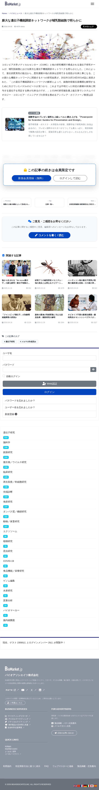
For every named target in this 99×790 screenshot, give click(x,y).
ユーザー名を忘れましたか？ (20, 407)
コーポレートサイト (12, 754)
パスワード (8, 365)
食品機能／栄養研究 (13, 571)
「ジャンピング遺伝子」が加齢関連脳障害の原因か (16, 316)
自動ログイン (13, 376)
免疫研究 (8, 501)
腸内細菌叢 (9, 620)
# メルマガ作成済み (28, 342)
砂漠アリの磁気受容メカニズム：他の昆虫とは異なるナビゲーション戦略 (49, 283)
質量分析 (8, 600)
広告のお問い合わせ (65, 733)
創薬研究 (8, 452)
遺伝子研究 (9, 432)
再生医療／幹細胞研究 (14, 482)
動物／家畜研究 (11, 521)
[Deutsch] (85, 785)
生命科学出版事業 (15, 727)
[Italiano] (88, 785)
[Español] (95, 785)
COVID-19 (8, 561)
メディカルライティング (18, 722)
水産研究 (8, 590)
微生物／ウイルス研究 (14, 462)
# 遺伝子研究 (9, 342)
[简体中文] (78, 785)
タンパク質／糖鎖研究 (14, 511)
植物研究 (8, 541)
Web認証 (51, 383)
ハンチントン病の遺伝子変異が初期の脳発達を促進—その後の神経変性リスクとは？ (82, 283)
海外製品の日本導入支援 (18, 725)
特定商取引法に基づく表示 (27, 766)
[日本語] (92, 785)
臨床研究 (8, 472)
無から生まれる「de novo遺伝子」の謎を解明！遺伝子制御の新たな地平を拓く (16, 283)
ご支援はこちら (16, 703)
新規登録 (10, 414)
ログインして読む (70, 178)
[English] (75, 785)
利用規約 (8, 746)
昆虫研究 (8, 551)
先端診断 (8, 492)
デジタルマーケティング (18, 719)
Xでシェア (89, 27)
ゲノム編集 (9, 580)
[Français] (82, 785)
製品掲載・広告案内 (86, 766)
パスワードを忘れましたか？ (20, 400)
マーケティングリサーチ (18, 716)
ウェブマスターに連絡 (63, 766)
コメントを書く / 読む (51, 235)
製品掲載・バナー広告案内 (65, 723)
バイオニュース (15, 13)
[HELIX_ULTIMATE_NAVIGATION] (92, 4)
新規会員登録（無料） (31, 178)
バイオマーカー (11, 610)
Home (4, 13)
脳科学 (6, 442)
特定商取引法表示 (11, 749)
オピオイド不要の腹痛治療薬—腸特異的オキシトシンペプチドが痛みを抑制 (82, 317)
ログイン (49, 392)
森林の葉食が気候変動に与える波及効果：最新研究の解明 (49, 316)
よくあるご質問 (10, 751)
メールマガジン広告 (62, 726)
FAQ (46, 766)
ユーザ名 (7, 353)
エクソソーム (10, 531)
